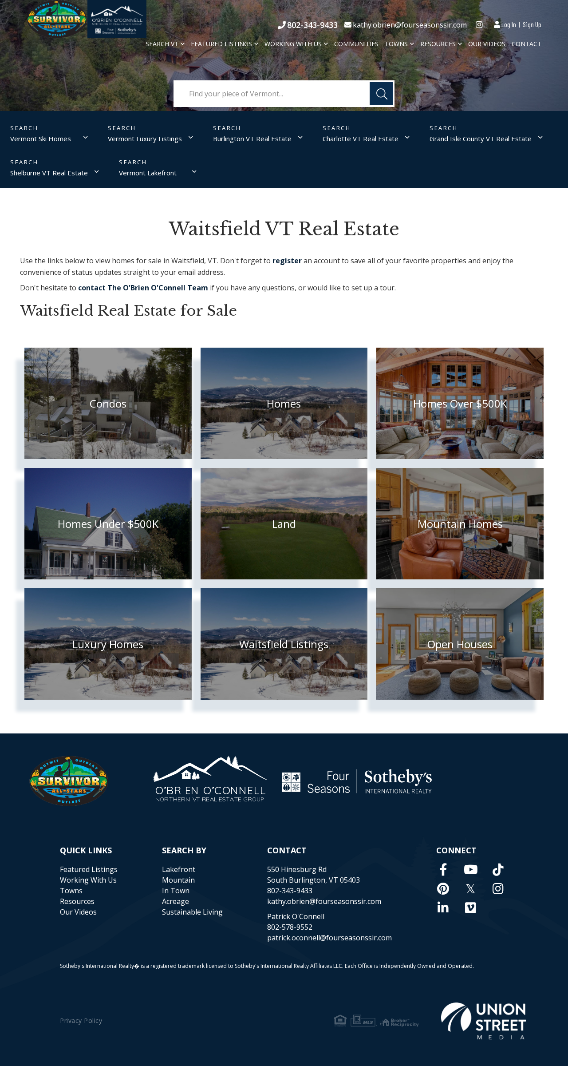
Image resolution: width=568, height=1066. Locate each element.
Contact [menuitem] (526, 44)
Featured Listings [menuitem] (221, 44)
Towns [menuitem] (396, 44)
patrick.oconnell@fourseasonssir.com (329, 938)
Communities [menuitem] (356, 44)
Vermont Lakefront (148, 172)
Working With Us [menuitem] (293, 44)
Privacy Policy (81, 1020)
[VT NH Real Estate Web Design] (483, 1021)
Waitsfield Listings (283, 644)
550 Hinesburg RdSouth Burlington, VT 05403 (313, 874)
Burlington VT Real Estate (252, 138)
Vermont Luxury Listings (145, 138)
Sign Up (532, 24)
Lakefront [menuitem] (178, 869)
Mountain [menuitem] (178, 880)
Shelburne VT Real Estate (49, 172)
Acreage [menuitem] (175, 901)
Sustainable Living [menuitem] (192, 912)
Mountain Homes (460, 523)
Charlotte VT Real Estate (360, 138)
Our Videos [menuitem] (486, 44)
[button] (381, 93)
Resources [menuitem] (438, 44)
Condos (108, 403)
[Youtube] (471, 869)
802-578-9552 (289, 927)
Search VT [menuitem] (162, 44)
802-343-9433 (312, 25)
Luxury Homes (107, 644)
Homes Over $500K (460, 403)
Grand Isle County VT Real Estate (481, 138)
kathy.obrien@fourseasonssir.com (410, 25)
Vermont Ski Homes (40, 138)
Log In (508, 24)
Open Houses (460, 644)
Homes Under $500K (108, 523)
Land (284, 523)
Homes (284, 403)
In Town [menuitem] (175, 891)
